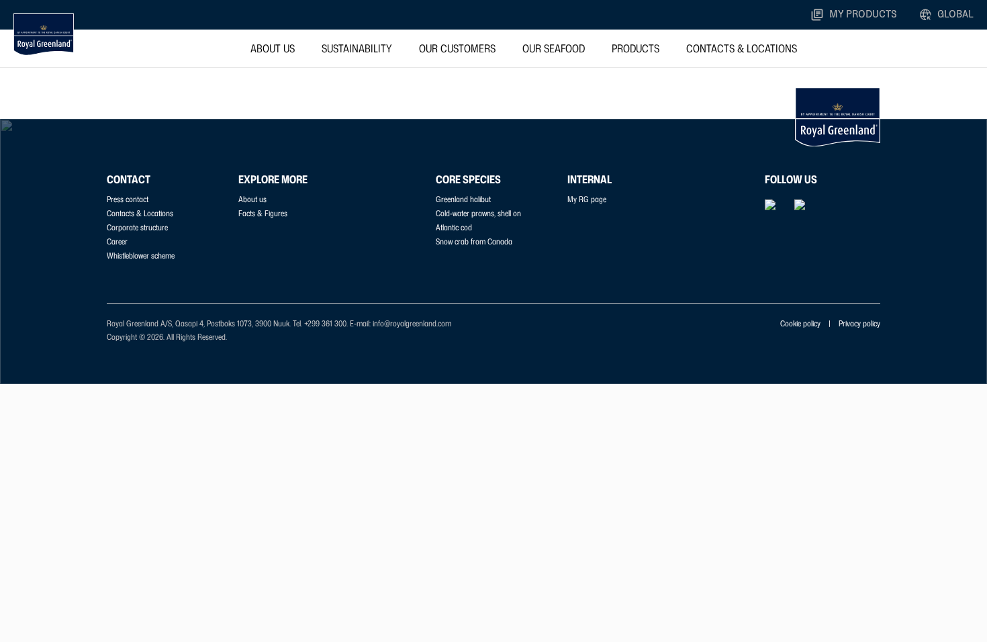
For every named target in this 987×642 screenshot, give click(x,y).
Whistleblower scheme (141, 255)
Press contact (127, 199)
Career (117, 241)
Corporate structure (137, 227)
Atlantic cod (454, 227)
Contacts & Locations (741, 48)
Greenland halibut (463, 199)
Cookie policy (800, 323)
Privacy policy (859, 323)
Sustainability (357, 48)
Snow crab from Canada (474, 241)
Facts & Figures (262, 213)
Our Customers (457, 48)
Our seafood (553, 48)
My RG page (586, 199)
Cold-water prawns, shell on (478, 213)
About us (272, 48)
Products (635, 48)
